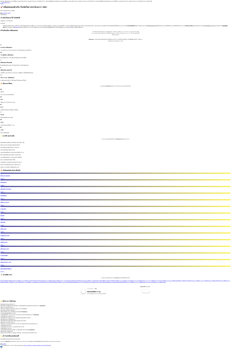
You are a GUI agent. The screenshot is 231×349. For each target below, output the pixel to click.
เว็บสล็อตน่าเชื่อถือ (99, 280)
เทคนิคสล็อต (36, 280)
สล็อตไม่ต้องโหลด (14, 280)
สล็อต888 (176, 280)
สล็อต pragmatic (120, 280)
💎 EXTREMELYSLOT (5, 2)
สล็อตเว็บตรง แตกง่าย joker (146, 282)
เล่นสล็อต (76, 280)
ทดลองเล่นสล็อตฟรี (113, 282)
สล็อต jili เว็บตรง (14, 282)
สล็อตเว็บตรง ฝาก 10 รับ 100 (146, 280)
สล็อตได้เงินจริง (53, 280)
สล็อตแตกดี (105, 282)
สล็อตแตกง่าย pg (126, 282)
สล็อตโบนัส (46, 345)
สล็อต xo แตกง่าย (62, 282)
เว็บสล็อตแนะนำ (88, 282)
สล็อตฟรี (3, 282)
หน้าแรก (25, 345)
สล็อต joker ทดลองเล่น (32, 345)
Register (2, 3)
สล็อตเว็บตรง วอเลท (23, 282)
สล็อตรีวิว (186, 280)
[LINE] (0, 346)
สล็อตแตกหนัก (38, 282)
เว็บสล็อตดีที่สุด (71, 282)
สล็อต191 (180, 280)
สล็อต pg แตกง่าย (201, 280)
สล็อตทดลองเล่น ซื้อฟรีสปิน (48, 282)
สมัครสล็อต (163, 282)
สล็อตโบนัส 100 (220, 280)
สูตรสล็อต (120, 282)
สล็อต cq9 (8, 282)
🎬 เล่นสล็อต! (3, 13)
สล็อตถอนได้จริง (29, 280)
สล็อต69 (56, 282)
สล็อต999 (114, 280)
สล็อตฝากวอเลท (40, 345)
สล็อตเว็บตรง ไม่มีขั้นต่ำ (211, 280)
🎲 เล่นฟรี (8, 13)
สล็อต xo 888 (31, 282)
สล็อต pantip (227, 280)
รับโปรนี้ (146, 291)
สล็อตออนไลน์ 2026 (83, 280)
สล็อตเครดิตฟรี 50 (107, 280)
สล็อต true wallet (156, 282)
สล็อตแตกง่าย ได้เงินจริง (158, 280)
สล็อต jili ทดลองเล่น (168, 280)
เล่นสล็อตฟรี (70, 280)
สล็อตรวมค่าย (22, 280)
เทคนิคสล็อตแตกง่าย (44, 280)
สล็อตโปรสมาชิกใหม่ (97, 282)
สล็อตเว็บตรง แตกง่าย (79, 282)
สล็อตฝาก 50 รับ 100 (136, 282)
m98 (70, 27)
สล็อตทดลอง (16, 27)
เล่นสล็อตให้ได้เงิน (5, 280)
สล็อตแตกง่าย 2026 (135, 280)
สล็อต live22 (91, 280)
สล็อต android (127, 280)
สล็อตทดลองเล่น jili (193, 280)
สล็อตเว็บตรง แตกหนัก (62, 280)
